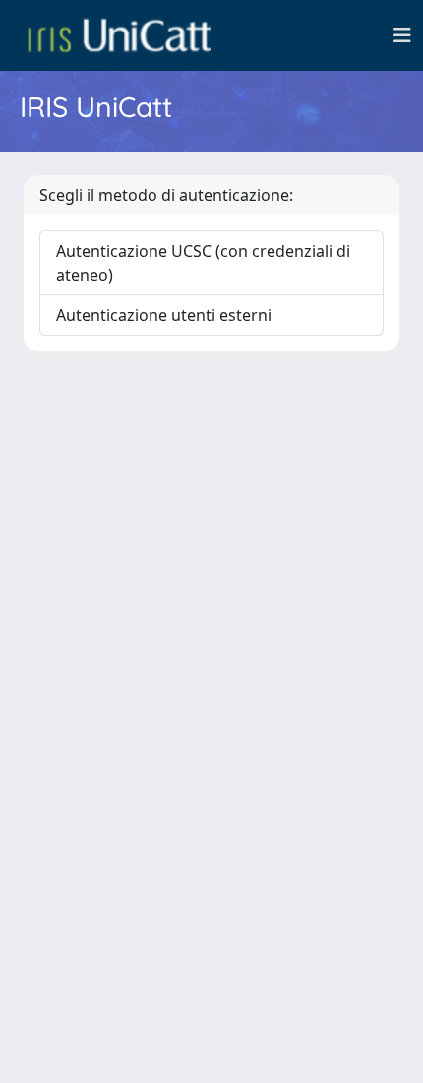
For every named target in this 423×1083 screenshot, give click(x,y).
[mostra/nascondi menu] (402, 35)
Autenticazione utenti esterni (164, 315)
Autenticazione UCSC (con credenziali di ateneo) (203, 263)
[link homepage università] (119, 35)
